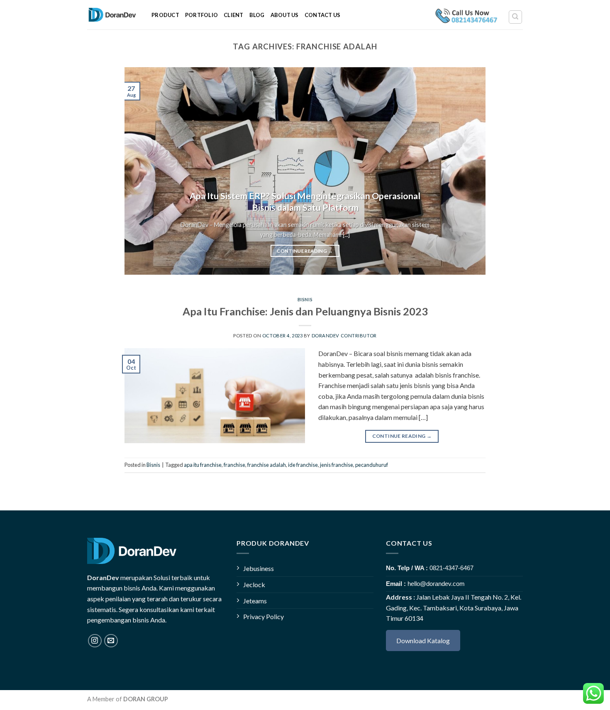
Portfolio (201, 15)
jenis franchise (336, 464)
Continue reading (305, 251)
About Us (285, 15)
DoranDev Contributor (344, 335)
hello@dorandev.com (436, 583)
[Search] (515, 17)
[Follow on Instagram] (95, 641)
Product (165, 15)
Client (234, 15)
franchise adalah (266, 464)
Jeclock (254, 584)
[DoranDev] (113, 14)
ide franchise (303, 464)
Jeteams (255, 601)
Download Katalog (423, 640)
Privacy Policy (263, 616)
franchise (234, 464)
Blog (257, 15)
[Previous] (142, 171)
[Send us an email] (111, 641)
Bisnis (305, 299)
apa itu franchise (203, 464)
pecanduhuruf (371, 464)
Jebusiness (258, 568)
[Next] (467, 171)
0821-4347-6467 (451, 567)
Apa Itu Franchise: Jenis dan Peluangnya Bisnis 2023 (305, 311)
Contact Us (323, 15)
